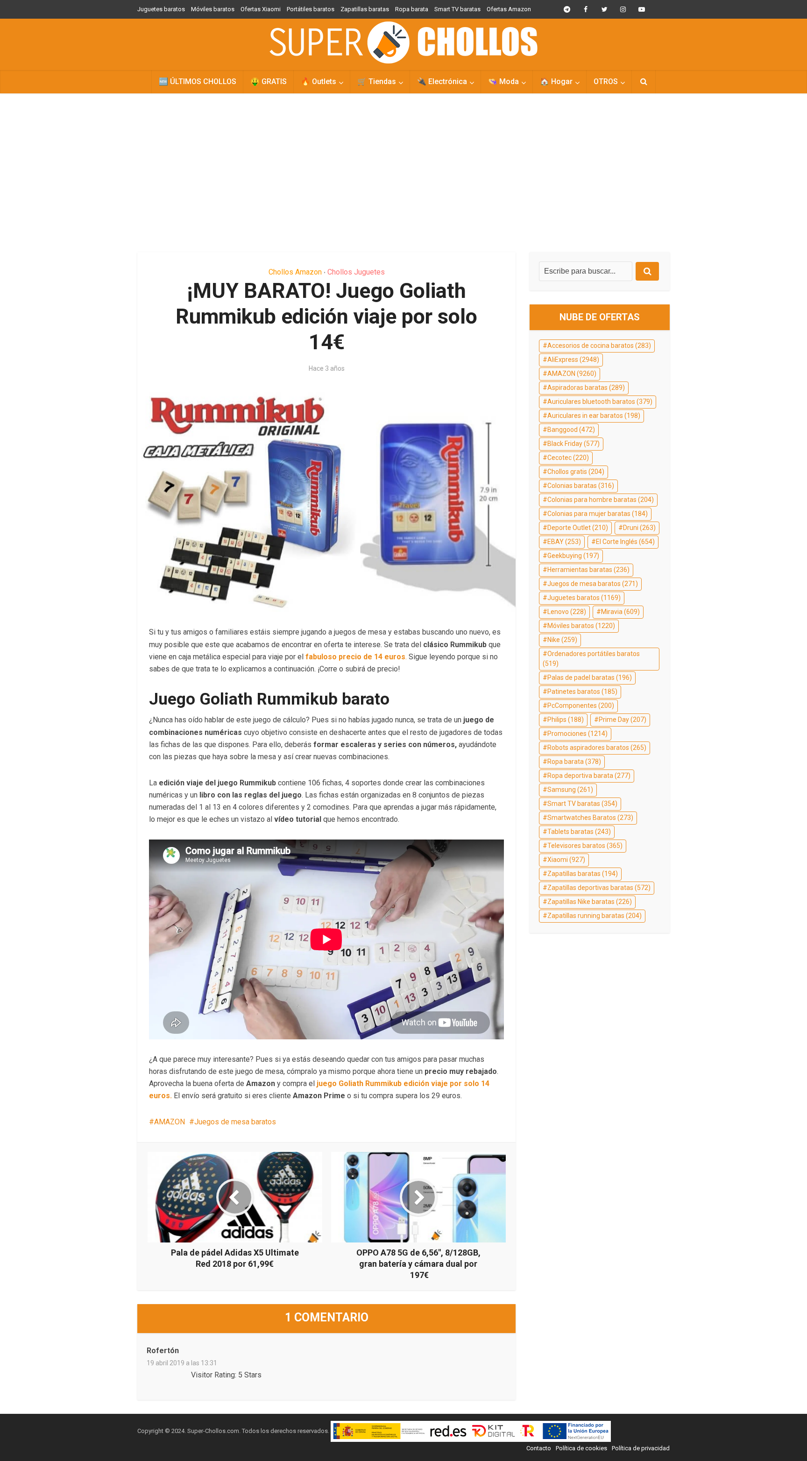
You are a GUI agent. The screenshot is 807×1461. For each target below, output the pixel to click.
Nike (562, 639)
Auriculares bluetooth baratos (599, 401)
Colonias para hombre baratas (600, 499)
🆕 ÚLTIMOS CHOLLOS (197, 81)
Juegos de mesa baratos (235, 1121)
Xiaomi (566, 859)
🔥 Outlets (318, 81)
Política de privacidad (641, 1448)
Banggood (571, 429)
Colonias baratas (580, 485)
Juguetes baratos (161, 9)
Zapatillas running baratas (594, 915)
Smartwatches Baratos (590, 817)
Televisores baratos (585, 845)
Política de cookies (581, 1448)
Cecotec (568, 457)
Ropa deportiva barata (588, 775)
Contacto (538, 1448)
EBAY (564, 541)
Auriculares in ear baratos (593, 415)
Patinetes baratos (582, 691)
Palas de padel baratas (589, 677)
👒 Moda (503, 81)
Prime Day (622, 719)
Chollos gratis (575, 471)
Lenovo (566, 611)
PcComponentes (580, 705)
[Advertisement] (403, 172)
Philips (565, 719)
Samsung (570, 789)
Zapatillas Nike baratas (589, 901)
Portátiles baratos (310, 9)
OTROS (606, 81)
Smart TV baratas (457, 9)
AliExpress (573, 359)
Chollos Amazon (295, 272)
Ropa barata (411, 9)
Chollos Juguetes (356, 272)
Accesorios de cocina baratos (599, 345)
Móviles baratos (212, 9)
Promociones (577, 733)
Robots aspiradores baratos (596, 747)
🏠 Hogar (556, 81)
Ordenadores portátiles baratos (591, 659)
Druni (639, 527)
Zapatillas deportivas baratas (599, 887)
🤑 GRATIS (268, 81)
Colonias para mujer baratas (597, 513)
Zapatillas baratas (364, 9)
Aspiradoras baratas (586, 387)
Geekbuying (573, 555)
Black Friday (573, 443)
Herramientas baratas (588, 569)
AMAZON (169, 1121)
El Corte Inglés (625, 541)
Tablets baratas (579, 831)
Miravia (620, 611)
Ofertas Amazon (509, 9)
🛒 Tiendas (376, 81)
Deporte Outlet (577, 527)
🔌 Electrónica (442, 81)
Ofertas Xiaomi (261, 9)
